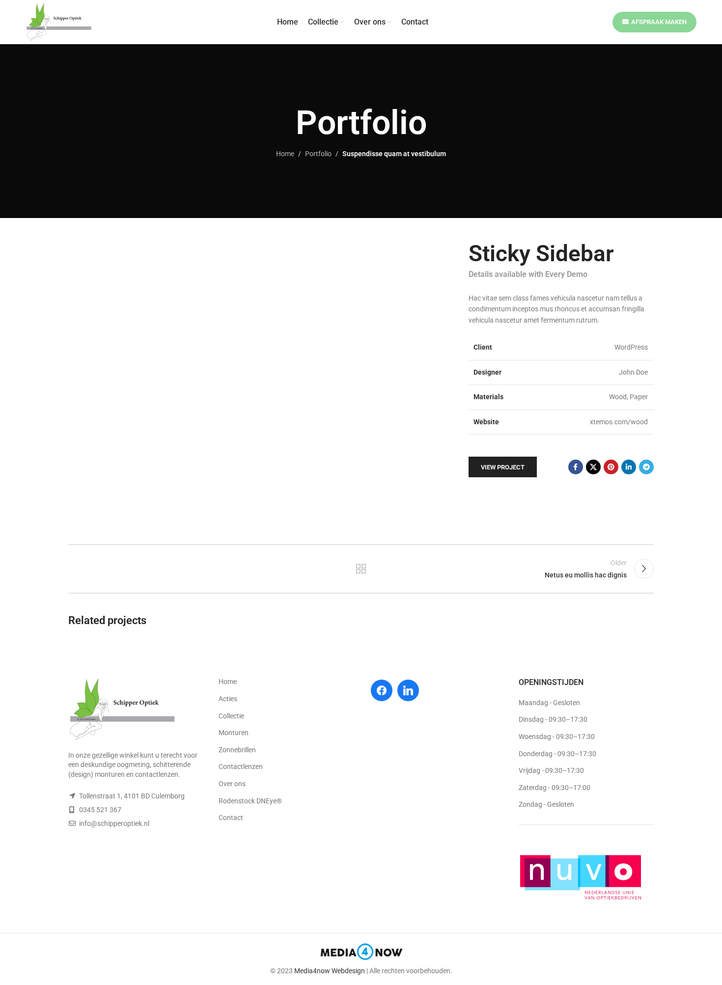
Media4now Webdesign (329, 971)
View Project (503, 467)
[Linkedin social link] (628, 467)
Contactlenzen (241, 766)
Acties (228, 699)
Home (285, 154)
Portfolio (318, 154)
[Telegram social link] (646, 467)
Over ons (232, 784)
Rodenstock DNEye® (250, 801)
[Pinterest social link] (611, 467)
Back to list (361, 568)
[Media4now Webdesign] (361, 954)
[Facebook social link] (575, 467)
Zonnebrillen (237, 750)
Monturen (234, 733)
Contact (231, 817)
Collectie (231, 716)
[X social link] (593, 467)
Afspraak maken (659, 22)
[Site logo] (59, 22)
